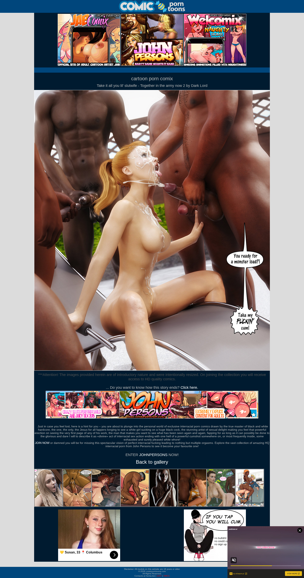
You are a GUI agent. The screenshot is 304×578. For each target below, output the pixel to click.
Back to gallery (152, 462)
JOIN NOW (42, 442)
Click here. (189, 387)
